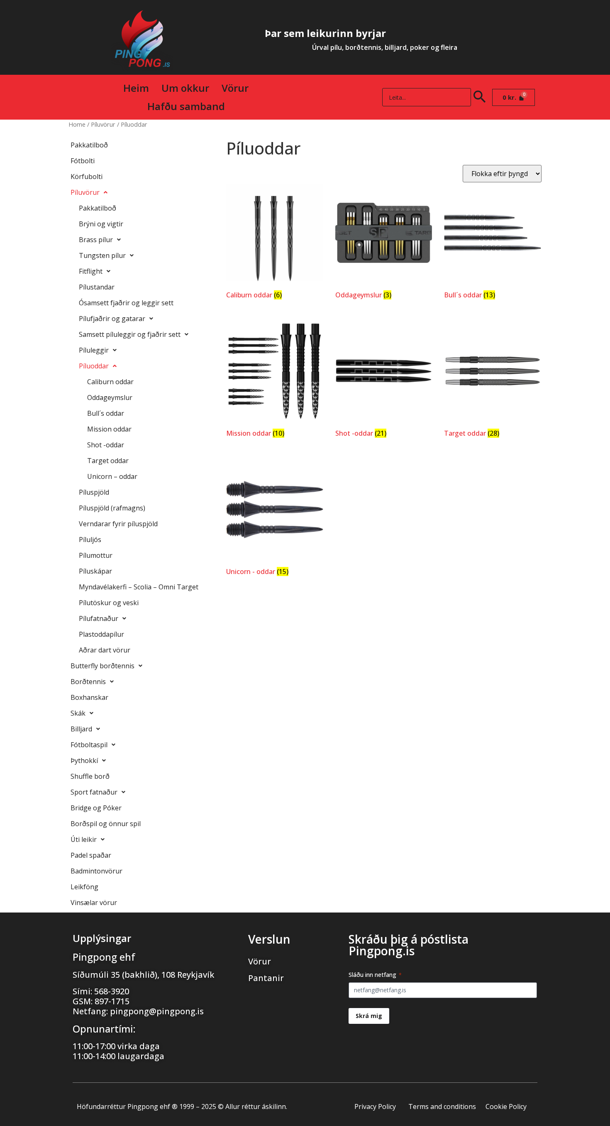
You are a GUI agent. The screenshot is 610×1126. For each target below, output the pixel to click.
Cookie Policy (506, 1106)
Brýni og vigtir (101, 223)
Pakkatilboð (89, 145)
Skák (78, 713)
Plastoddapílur (101, 634)
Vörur (235, 88)
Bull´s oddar (105, 413)
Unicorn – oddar (112, 476)
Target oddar (108, 460)
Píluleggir (94, 350)
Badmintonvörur (96, 871)
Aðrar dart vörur (104, 650)
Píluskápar (95, 571)
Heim (136, 88)
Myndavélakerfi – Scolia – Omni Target (138, 586)
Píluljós (90, 539)
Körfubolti (86, 176)
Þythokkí (84, 760)
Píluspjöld (94, 492)
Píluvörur (103, 124)
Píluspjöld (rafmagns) (112, 508)
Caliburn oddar (110, 381)
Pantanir (266, 978)
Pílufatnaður (98, 618)
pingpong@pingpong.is (157, 1011)
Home (76, 124)
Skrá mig (369, 1016)
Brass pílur (96, 239)
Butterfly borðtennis (102, 665)
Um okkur (185, 88)
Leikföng (84, 886)
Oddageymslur (109, 397)
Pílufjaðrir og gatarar (112, 318)
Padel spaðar (91, 855)
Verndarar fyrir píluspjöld (118, 523)
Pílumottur (95, 555)
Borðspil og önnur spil (106, 823)
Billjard (81, 728)
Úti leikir (84, 839)
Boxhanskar (89, 697)
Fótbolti (83, 160)
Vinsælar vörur (94, 902)
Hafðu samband (186, 106)
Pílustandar (97, 287)
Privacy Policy (375, 1106)
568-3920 (111, 991)
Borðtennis (88, 681)
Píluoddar (94, 365)
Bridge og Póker (96, 807)
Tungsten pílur (102, 255)
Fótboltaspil (89, 744)
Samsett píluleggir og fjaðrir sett (130, 334)
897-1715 (112, 1001)
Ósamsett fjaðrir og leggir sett (126, 302)
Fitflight (90, 271)
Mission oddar (109, 429)
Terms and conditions (442, 1106)
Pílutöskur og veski (109, 602)
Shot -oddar (105, 444)
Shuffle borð (90, 776)
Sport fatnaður (94, 792)
